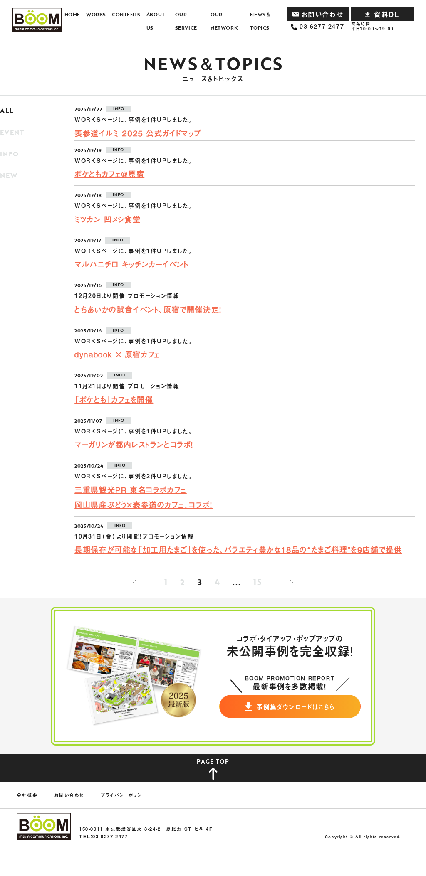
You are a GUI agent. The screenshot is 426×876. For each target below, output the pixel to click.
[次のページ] (286, 582)
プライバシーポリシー (123, 795)
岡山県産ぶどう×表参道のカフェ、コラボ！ (143, 504)
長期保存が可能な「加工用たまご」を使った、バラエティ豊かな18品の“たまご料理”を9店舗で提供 (238, 549)
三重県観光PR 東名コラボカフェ (130, 489)
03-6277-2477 (322, 26)
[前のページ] (140, 582)
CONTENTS (126, 14)
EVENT (12, 132)
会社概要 (27, 795)
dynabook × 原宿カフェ (117, 354)
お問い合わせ (322, 14)
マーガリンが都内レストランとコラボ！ (134, 444)
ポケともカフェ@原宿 (109, 173)
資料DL (386, 14)
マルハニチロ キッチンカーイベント (131, 263)
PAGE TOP (213, 761)
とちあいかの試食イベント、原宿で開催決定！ (148, 309)
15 (257, 582)
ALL (6, 111)
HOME (72, 14)
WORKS (96, 14)
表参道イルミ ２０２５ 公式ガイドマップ (137, 133)
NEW (8, 175)
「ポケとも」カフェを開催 (113, 399)
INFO (9, 154)
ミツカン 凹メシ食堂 (107, 219)
